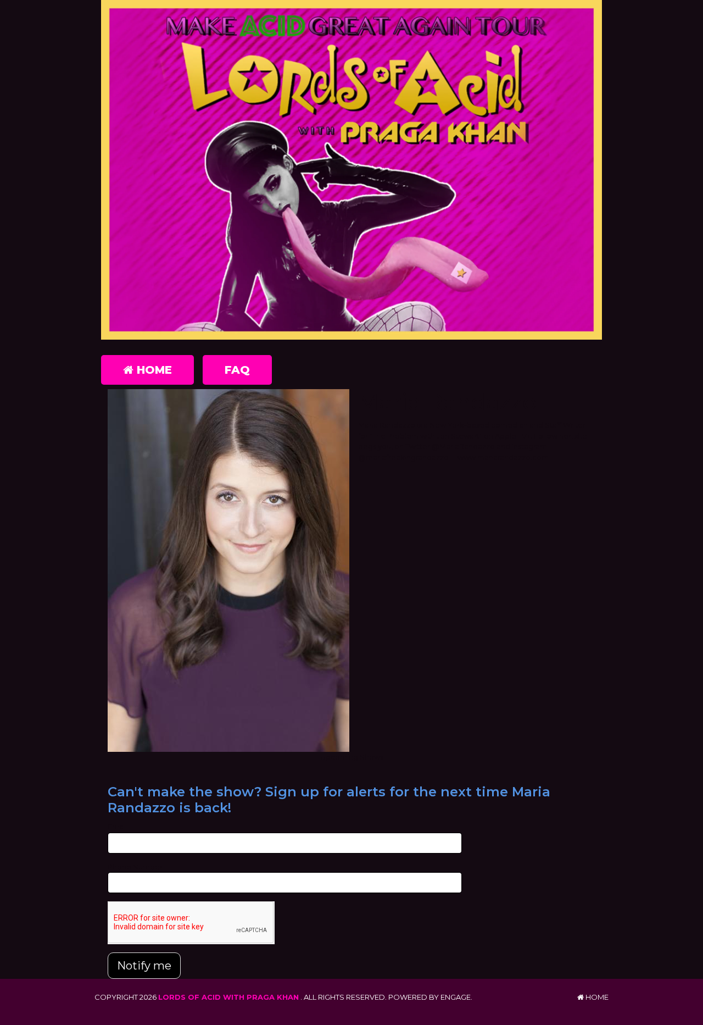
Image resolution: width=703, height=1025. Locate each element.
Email (117, 826)
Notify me (144, 965)
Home (152, 369)
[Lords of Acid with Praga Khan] (351, 170)
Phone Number (135, 866)
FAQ (237, 369)
